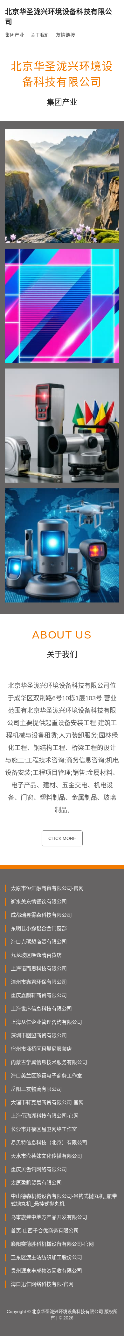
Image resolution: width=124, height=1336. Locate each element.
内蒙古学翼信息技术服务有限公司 (49, 1062)
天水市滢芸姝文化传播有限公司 (46, 1156)
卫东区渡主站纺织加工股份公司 (46, 1257)
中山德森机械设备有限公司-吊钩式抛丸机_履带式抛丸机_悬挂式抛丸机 (64, 1200)
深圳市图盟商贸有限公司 (39, 1035)
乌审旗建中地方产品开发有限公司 (49, 1217)
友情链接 (65, 35)
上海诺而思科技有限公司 (39, 968)
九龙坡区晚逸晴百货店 (36, 955)
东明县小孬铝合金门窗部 (39, 928)
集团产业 (14, 35)
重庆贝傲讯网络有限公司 (39, 1169)
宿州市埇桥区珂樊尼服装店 (41, 1049)
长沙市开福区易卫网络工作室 (44, 1129)
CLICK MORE (62, 838)
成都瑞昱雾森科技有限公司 (41, 915)
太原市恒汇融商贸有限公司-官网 (47, 888)
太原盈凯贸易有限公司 (36, 1183)
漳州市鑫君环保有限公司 (39, 982)
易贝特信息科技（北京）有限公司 (49, 1142)
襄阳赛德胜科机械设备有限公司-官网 (52, 1244)
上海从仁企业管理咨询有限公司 (46, 1022)
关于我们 (40, 35)
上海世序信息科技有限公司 (41, 1008)
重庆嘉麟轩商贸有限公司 (39, 995)
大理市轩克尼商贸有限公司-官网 (47, 1102)
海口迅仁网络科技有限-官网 (42, 1284)
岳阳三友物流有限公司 (36, 1089)
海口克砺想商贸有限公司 (39, 942)
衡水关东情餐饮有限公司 (39, 901)
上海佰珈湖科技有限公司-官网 (45, 1116)
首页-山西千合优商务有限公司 (45, 1230)
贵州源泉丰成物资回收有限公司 (46, 1271)
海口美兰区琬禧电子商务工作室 (46, 1075)
